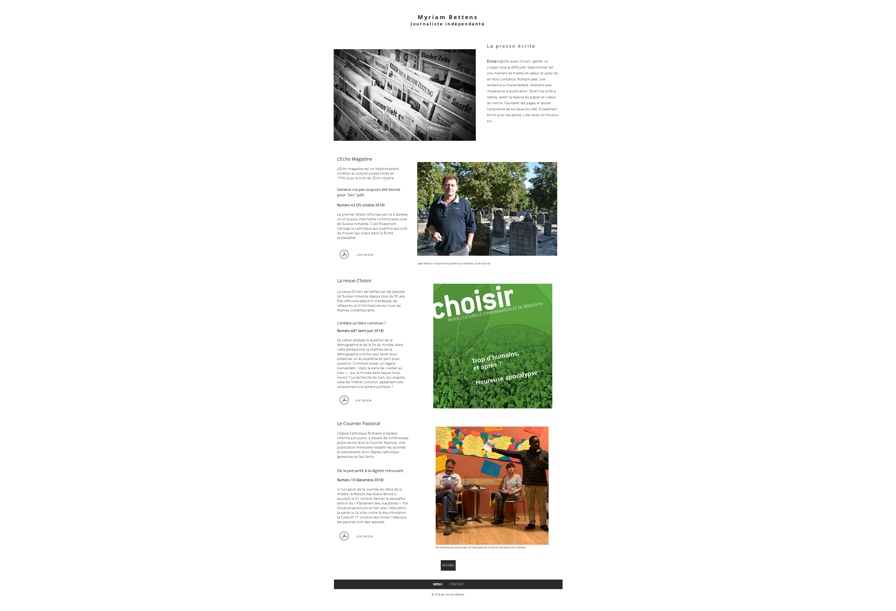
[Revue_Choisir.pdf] (344, 401)
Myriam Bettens (448, 17)
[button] (405, 95)
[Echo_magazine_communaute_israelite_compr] (344, 255)
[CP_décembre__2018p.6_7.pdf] (344, 537)
